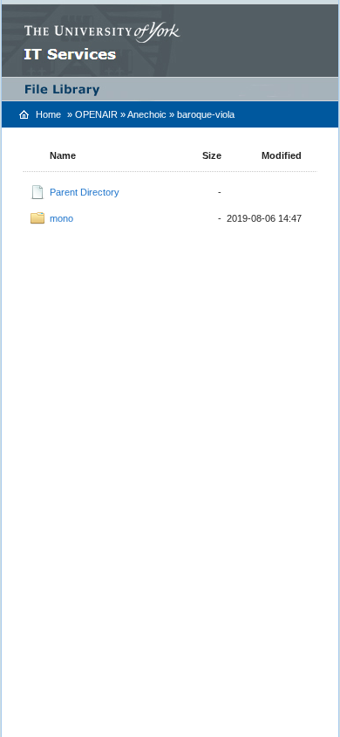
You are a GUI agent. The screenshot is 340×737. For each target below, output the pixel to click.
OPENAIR (96, 114)
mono (61, 218)
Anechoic (147, 114)
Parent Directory (84, 192)
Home (48, 114)
